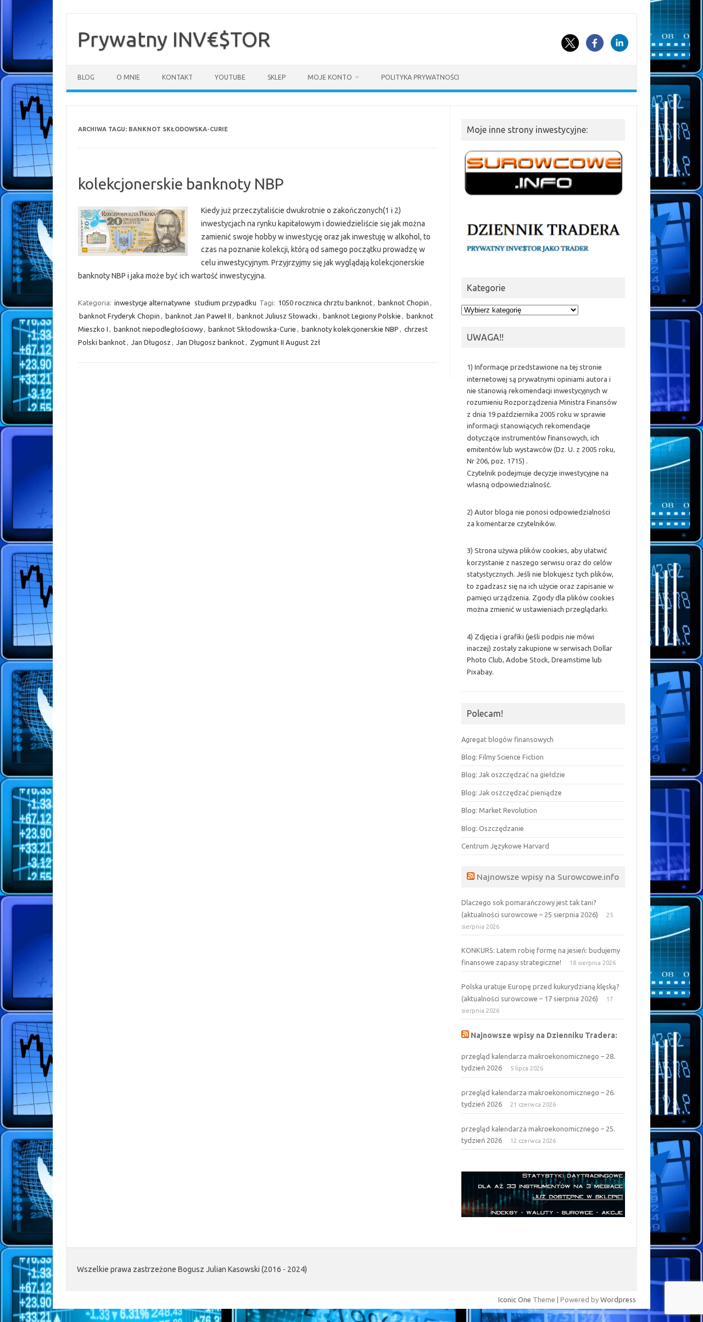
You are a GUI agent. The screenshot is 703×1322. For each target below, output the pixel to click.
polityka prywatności (420, 77)
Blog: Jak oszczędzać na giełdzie (513, 774)
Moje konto (330, 77)
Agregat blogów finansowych (507, 739)
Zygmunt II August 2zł (285, 342)
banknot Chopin (403, 302)
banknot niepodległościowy (158, 329)
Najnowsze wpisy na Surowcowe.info (548, 877)
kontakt (177, 77)
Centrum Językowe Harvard (505, 846)
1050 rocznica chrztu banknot (325, 302)
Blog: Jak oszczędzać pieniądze (511, 792)
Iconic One (514, 1299)
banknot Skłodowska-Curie (252, 329)
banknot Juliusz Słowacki (277, 316)
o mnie (128, 77)
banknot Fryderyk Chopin (119, 316)
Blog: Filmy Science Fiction (502, 757)
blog (85, 77)
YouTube (230, 77)
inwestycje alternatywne (152, 302)
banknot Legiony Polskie (362, 316)
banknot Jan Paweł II (198, 316)
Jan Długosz (151, 342)
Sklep (276, 77)
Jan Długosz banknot (210, 342)
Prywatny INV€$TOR (173, 39)
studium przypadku (225, 302)
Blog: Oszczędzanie (492, 828)
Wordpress (618, 1299)
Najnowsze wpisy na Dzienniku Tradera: (544, 1035)
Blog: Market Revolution (499, 810)
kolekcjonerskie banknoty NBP (181, 183)
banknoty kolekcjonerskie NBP (350, 329)
